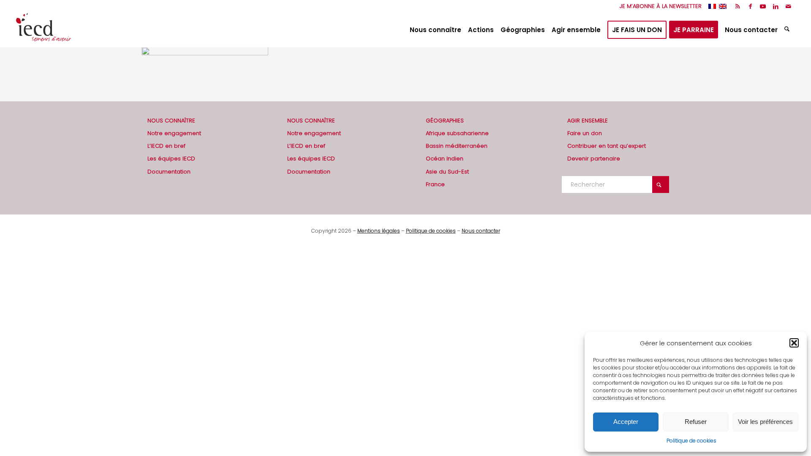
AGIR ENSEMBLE (587, 121)
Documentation (169, 172)
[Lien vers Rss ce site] (738, 6)
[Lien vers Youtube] (763, 6)
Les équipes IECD (171, 159)
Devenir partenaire (593, 159)
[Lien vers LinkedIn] (776, 6)
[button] (794, 343)
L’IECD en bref (166, 146)
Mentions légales (378, 230)
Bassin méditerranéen (456, 146)
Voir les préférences (765, 421)
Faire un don (584, 133)
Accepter (625, 421)
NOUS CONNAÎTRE (171, 121)
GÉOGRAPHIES (445, 121)
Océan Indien (444, 159)
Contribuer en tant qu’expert (606, 146)
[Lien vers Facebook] (750, 6)
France (435, 184)
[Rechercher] (788, 30)
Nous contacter (481, 230)
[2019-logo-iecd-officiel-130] (43, 30)
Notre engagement (174, 133)
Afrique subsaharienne (457, 133)
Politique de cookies (691, 440)
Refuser (696, 421)
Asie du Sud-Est (447, 172)
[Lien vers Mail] (788, 6)
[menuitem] (658, 6)
